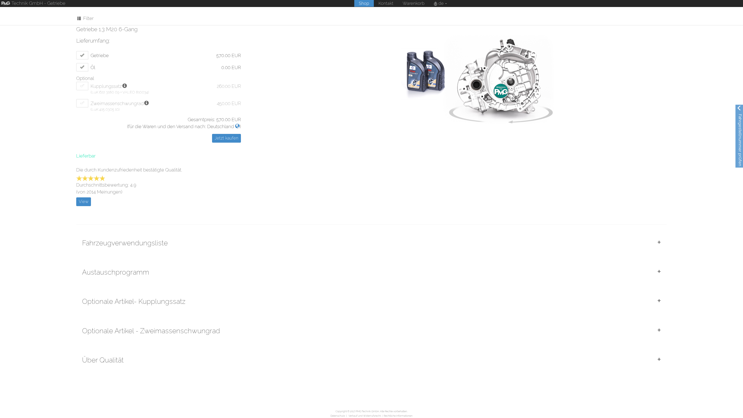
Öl (93, 67)
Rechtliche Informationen (398, 415)
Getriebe (100, 55)
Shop (364, 3)
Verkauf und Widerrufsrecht (364, 415)
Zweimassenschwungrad (117, 103)
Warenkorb (414, 3)
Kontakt (385, 3)
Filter (87, 18)
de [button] (441, 3)
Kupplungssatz (106, 86)
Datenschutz (337, 415)
